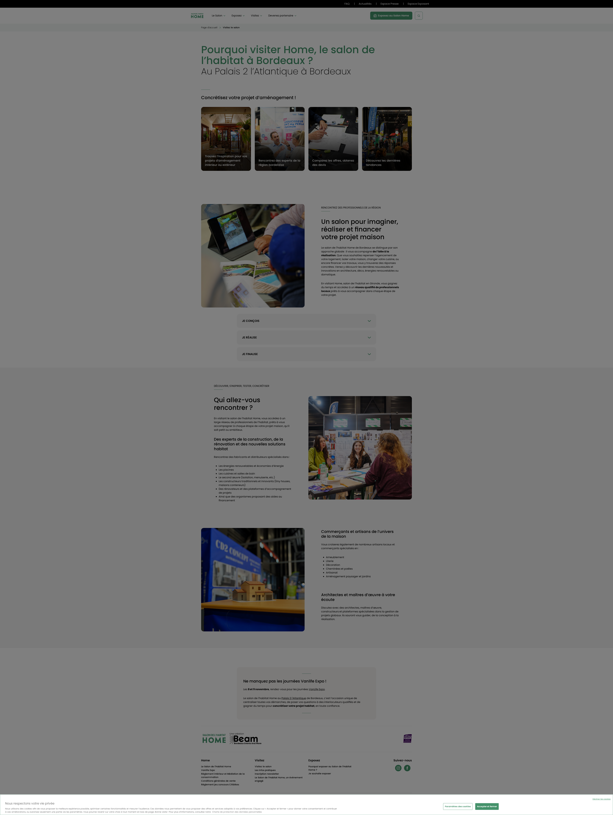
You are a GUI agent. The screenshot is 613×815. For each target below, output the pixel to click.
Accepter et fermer (487, 806)
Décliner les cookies (602, 799)
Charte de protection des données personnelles (237, 811)
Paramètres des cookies (458, 806)
